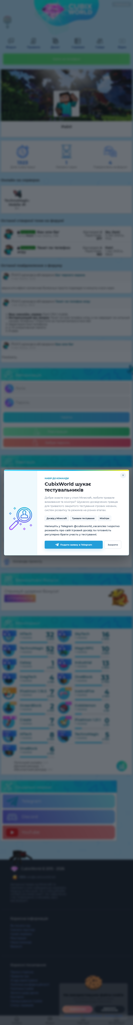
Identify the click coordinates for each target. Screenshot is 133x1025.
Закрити (113, 544)
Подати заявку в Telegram (76, 544)
